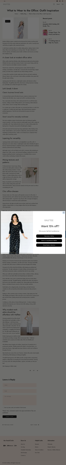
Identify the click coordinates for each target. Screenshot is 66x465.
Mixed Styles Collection (49, 245)
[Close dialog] (64, 213)
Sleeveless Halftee (49, 236)
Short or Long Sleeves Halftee (49, 240)
